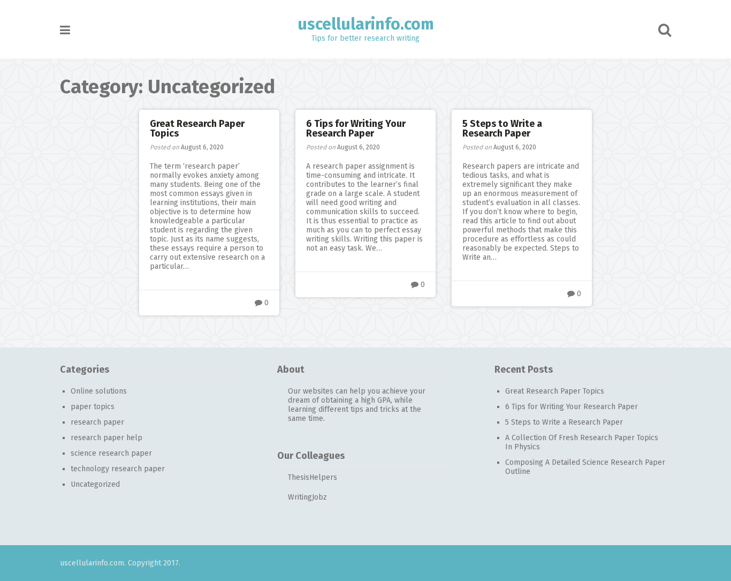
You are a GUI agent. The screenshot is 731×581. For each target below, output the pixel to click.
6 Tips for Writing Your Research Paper (356, 128)
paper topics (93, 406)
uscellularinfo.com (366, 24)
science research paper (111, 453)
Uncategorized (95, 484)
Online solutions (99, 391)
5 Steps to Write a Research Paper (502, 128)
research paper (97, 422)
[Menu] (65, 30)
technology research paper (118, 468)
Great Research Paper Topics (197, 128)
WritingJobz (307, 497)
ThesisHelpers (312, 477)
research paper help (106, 437)
